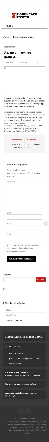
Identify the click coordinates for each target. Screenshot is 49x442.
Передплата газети (15, 353)
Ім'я (9, 213)
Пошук (7, 274)
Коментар (11, 182)
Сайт (9, 234)
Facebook (25, 375)
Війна (8, 310)
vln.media (10, 62)
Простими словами (14, 320)
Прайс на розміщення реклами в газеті (24, 358)
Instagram (35, 375)
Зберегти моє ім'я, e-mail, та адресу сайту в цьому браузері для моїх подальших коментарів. (23, 248)
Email (10, 223)
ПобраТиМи (11, 315)
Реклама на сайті (15, 364)
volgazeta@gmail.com (32, 384)
